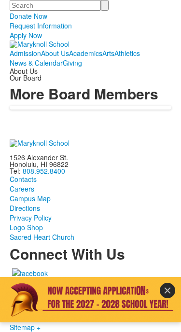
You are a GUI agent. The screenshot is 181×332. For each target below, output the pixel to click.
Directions (25, 208)
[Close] (167, 290)
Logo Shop (26, 227)
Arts (108, 53)
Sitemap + (25, 327)
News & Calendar (36, 63)
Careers (22, 189)
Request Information (41, 25)
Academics (85, 53)
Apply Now (26, 35)
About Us (55, 53)
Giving (72, 63)
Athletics (127, 53)
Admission (25, 53)
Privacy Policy (31, 217)
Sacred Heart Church (42, 237)
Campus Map (30, 198)
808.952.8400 (44, 171)
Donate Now (28, 16)
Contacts (23, 179)
